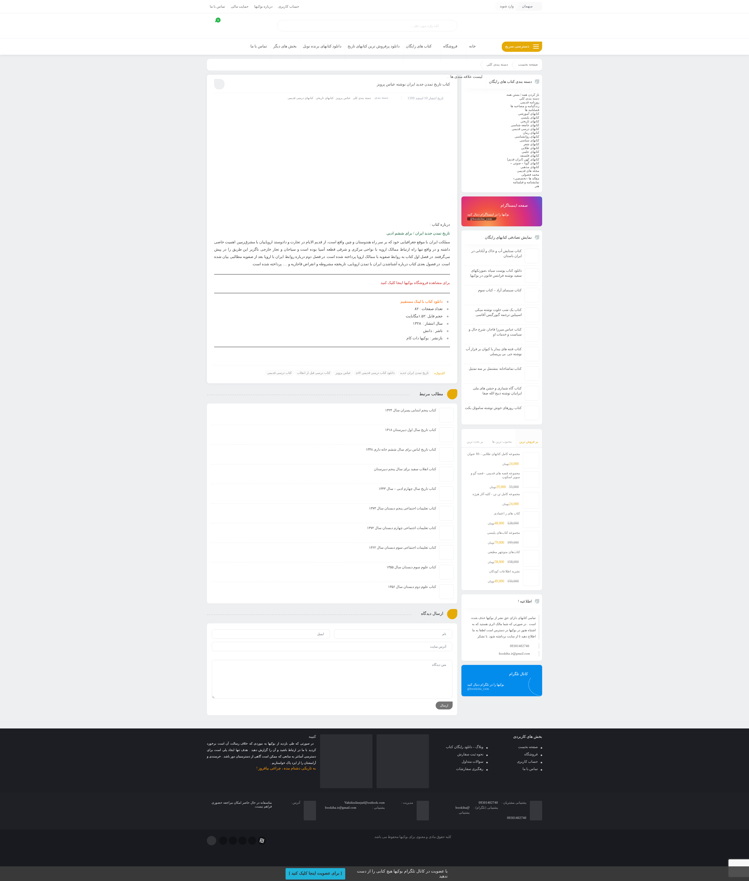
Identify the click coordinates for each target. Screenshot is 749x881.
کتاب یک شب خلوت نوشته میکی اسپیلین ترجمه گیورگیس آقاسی (498, 312)
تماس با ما (217, 6)
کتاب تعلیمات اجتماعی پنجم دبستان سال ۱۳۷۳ (402, 508)
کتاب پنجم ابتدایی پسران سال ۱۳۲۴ (410, 410)
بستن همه (513, 94)
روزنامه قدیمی (529, 102)
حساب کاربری (288, 6)
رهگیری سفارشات (469, 769)
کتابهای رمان (531, 132)
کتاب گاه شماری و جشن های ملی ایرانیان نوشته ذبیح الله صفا (497, 390)
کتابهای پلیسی (530, 117)
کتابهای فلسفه (529, 155)
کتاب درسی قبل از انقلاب (313, 372)
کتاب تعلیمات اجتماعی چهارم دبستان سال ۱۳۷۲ (401, 528)
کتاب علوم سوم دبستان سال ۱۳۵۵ (411, 567)
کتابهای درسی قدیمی (300, 98)
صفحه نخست (528, 64)
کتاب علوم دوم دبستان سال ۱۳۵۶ (412, 587)
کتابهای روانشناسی (527, 136)
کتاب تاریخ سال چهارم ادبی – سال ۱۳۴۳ (407, 488)
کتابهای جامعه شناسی (525, 125)
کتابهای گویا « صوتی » (524, 163)
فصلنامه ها (532, 110)
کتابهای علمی (530, 151)
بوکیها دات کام (417, 338)
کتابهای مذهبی (529, 167)
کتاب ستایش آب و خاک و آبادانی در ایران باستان (496, 253)
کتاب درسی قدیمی (279, 372)
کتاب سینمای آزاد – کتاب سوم (500, 290)
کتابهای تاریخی (325, 98)
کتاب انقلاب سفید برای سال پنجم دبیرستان (405, 469)
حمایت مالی (239, 6)
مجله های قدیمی (528, 170)
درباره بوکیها (263, 6)
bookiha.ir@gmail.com (514, 653)
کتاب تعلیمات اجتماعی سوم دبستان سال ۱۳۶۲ (402, 547)
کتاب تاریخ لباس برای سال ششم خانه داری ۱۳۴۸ (401, 449)
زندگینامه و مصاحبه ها (525, 106)
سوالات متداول (472, 761)
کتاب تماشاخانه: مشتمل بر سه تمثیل (495, 368)
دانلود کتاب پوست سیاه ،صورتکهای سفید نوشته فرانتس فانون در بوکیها (496, 273)
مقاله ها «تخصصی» (526, 178)
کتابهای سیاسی (529, 140)
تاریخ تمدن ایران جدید (414, 372)
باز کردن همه (530, 94)
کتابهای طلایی (530, 148)
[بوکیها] (501, 25)
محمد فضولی (530, 174)
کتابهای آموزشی (528, 113)
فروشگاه (531, 754)
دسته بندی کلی (497, 64)
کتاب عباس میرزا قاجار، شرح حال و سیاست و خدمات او (495, 332)
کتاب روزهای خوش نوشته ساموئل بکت (493, 408)
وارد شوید (507, 6)
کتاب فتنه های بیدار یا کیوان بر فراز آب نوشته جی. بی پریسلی (494, 351)
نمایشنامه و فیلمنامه (526, 182)
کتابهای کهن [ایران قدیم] (523, 159)
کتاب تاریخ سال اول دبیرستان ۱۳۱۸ (410, 430)
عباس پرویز (343, 98)
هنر (537, 186)
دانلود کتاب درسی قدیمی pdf (375, 372)
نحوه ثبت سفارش (470, 754)
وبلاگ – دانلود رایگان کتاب (464, 747)
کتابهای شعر (531, 144)
